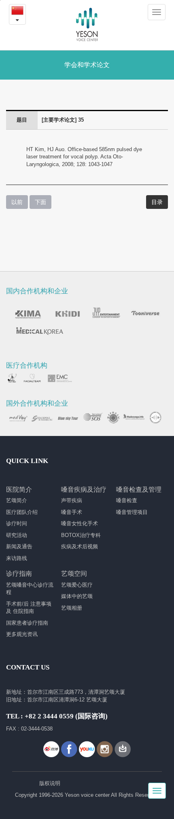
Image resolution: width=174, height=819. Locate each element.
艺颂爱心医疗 (77, 585)
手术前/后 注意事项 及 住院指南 (28, 608)
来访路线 (16, 558)
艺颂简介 (16, 500)
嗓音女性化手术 (79, 523)
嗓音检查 (126, 500)
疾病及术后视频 (79, 546)
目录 (157, 202)
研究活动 (16, 535)
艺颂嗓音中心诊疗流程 (29, 589)
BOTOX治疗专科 (81, 535)
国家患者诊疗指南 (27, 623)
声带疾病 (71, 500)
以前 (17, 202)
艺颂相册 (71, 608)
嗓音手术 (71, 512)
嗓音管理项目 (132, 512)
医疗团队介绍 (22, 512)
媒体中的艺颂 (77, 596)
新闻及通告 (19, 546)
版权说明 (49, 783)
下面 (40, 202)
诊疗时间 (16, 523)
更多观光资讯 (22, 634)
